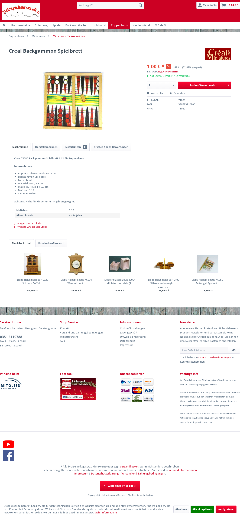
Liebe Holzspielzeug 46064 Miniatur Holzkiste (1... (119, 281)
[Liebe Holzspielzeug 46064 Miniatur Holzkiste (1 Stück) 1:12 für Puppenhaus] (120, 264)
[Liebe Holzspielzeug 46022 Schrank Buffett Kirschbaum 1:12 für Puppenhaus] (32, 264)
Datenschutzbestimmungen (214, 357)
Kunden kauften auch (51, 243)
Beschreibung (20, 147)
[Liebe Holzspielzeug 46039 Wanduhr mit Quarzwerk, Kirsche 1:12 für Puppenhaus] (76, 264)
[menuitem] (110, 5)
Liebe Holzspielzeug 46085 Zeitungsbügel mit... (207, 281)
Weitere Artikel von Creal (32, 226)
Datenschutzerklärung (105, 473)
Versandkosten (129, 466)
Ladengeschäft (128, 332)
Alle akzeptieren (202, 509)
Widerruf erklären (121, 486)
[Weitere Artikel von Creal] (218, 54)
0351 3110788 (11, 337)
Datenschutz (127, 340)
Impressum (126, 345)
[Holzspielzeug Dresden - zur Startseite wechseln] (21, 11)
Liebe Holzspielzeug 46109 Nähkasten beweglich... (163, 281)
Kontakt (64, 328)
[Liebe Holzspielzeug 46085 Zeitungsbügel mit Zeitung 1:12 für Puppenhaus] (207, 264)
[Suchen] (140, 5)
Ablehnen (181, 509)
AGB (62, 340)
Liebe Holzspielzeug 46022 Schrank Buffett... (32, 281)
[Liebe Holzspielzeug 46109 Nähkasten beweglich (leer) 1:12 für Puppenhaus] (163, 264)
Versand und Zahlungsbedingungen (81, 332)
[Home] (4, 25)
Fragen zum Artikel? (29, 223)
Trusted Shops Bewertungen (111, 147)
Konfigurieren (226, 509)
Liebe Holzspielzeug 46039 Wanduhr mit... (76, 281)
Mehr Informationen (106, 512)
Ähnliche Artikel (21, 243)
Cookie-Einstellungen (132, 328)
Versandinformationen (183, 470)
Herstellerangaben (46, 147)
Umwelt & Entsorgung (133, 336)
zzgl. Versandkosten (168, 71)
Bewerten (179, 93)
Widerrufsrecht (69, 336)
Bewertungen (75, 147)
